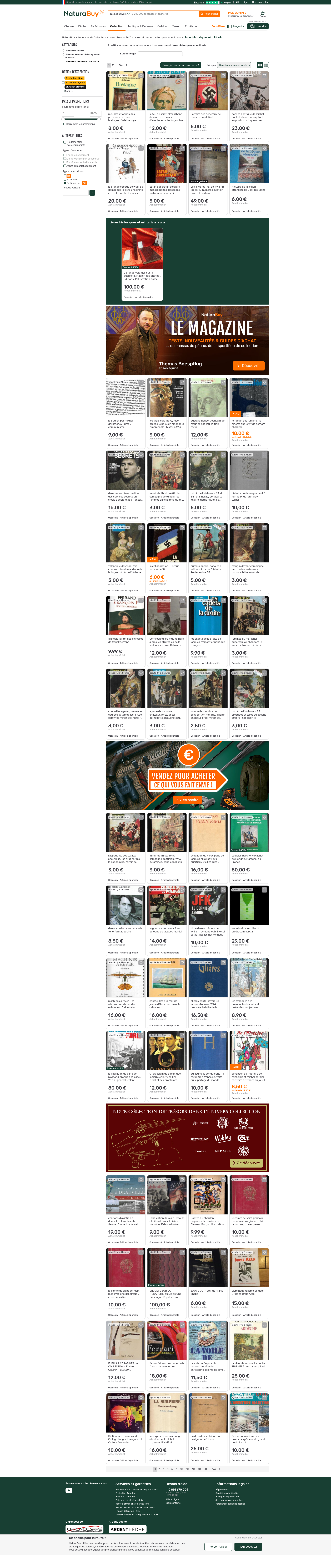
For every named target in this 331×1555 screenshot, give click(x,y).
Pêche (82, 26)
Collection (116, 26)
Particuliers (73, 179)
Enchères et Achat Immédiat (82, 162)
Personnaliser (218, 1546)
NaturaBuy (68, 37)
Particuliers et (76, 183)
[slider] (63, 119)
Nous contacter (260, 2)
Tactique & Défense (140, 26)
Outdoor (162, 26)
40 (199, 1469)
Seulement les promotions (80, 124)
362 (121, 65)
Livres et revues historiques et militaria (157, 37)
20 (187, 1469)
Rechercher (211, 14)
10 (181, 1469)
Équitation (191, 26)
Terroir (176, 26)
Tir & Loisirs (98, 26)
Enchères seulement (77, 155)
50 (205, 1469)
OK (92, 193)
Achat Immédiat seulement (81, 166)
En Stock (70, 91)
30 (193, 1469)
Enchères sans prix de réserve (82, 159)
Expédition (74, 78)
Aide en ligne (242, 2)
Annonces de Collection (91, 37)
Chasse (69, 26)
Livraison (75, 87)
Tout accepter (248, 1546)
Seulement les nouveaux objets (76, 143)
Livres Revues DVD (120, 37)
